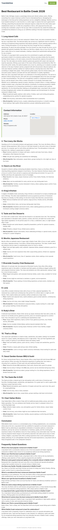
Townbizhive (7, 3)
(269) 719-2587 (8, 120)
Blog (46, 3)
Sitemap (39, 527)
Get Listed (52, 3)
